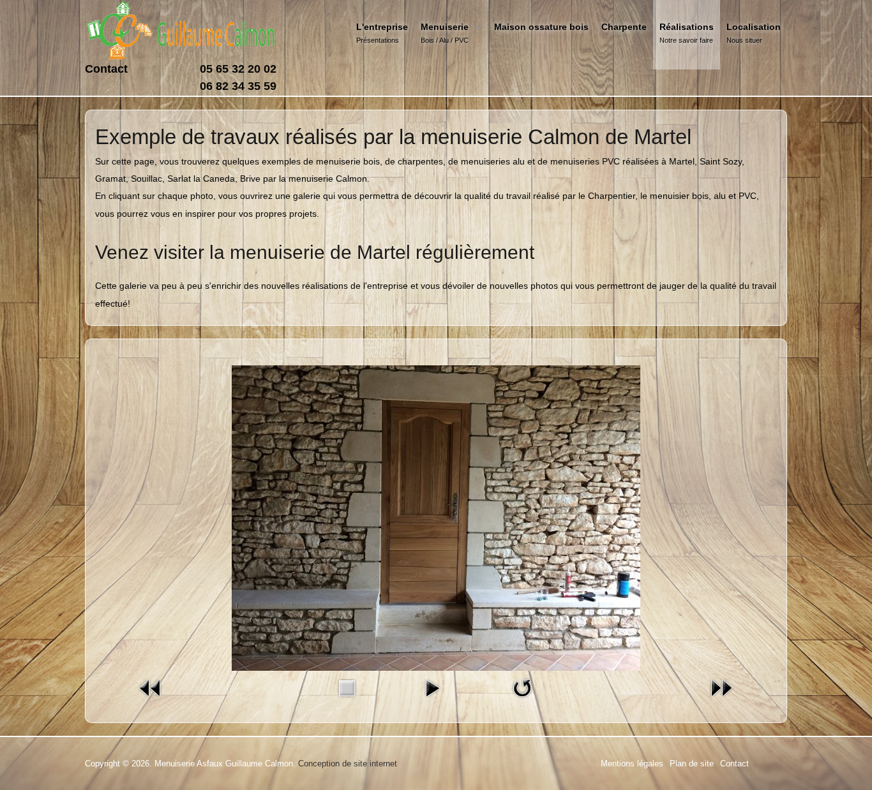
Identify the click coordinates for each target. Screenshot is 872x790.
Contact (106, 68)
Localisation (753, 27)
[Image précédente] (150, 687)
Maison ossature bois (541, 27)
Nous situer (744, 40)
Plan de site (692, 763)
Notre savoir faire (686, 40)
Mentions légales (632, 763)
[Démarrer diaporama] (432, 687)
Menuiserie (445, 27)
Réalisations (686, 27)
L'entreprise (382, 27)
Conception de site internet (347, 763)
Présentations (377, 40)
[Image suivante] (721, 687)
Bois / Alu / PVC (445, 40)
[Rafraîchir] (522, 687)
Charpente (624, 27)
